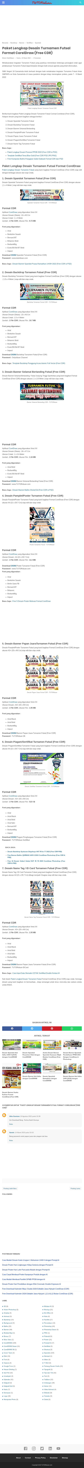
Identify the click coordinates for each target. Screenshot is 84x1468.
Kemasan (7, 1393)
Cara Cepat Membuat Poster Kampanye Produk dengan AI (24, 1274)
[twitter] (32, 1028)
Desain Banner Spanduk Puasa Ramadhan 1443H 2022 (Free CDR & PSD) (42, 264)
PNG (45, 1333)
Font (5, 1359)
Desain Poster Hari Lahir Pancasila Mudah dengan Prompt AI (26, 1270)
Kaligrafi (6, 1383)
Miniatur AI (47, 1306)
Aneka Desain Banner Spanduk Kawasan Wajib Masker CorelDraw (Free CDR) (52, 1056)
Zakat (46, 1399)
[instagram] (34, 1450)
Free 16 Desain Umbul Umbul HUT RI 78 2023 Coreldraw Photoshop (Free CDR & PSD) (36, 862)
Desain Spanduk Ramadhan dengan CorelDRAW (50, 1078)
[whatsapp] (72, 1028)
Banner (6, 1329)
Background (8, 1323)
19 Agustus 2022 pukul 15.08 (30, 1116)
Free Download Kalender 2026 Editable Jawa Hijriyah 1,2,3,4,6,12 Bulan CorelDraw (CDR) (37, 1294)
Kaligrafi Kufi (8, 1386)
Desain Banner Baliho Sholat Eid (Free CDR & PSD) (32, 490)
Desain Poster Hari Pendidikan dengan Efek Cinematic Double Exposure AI (31, 1284)
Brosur (6, 1336)
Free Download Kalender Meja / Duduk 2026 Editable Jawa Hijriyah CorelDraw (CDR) (35, 1289)
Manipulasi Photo (10, 1399)
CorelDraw (13, 212)
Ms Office (47, 1313)
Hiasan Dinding (9, 1369)
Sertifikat (47, 1346)
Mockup (47, 1309)
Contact (28, 1458)
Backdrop (7, 1320)
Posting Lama (75, 1188)
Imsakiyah (7, 1376)
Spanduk (47, 1353)
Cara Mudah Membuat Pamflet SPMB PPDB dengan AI (23, 1279)
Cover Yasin (8, 1353)
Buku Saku (7, 1339)
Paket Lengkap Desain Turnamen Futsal (18, 170)
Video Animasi (49, 1389)
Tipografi (47, 1369)
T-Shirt (46, 1363)
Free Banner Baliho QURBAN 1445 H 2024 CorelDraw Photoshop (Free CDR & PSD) (36, 856)
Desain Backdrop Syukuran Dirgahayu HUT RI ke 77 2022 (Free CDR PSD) (35, 851)
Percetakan (48, 1323)
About (18, 1458)
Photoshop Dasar (50, 1329)
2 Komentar (37, 58)
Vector (46, 1386)
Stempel (47, 1356)
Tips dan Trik (48, 1373)
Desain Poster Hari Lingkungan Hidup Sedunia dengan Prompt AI (27, 1265)
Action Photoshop (10, 1309)
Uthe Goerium (14, 1116)
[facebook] (12, 1028)
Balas (11, 1124)
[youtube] (58, 1450)
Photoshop (48, 1326)
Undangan (47, 1383)
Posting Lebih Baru (10, 1188)
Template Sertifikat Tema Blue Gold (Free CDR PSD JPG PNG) (31, 156)
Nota (45, 1316)
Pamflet (46, 1320)
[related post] (11, 1044)
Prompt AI (47, 1343)
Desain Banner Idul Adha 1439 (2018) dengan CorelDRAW (72, 1078)
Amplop (6, 1313)
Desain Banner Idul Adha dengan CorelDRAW (32, 1077)
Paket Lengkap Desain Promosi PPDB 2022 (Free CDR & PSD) (32, 152)
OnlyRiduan (10, 58)
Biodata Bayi (8, 1333)
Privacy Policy (40, 1458)
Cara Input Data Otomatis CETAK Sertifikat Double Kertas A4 (36, 973)
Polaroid (47, 1336)
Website (47, 1393)
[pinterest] (52, 1028)
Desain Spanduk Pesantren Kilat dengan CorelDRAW (31, 1055)
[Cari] (80, 3)
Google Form (8, 1366)
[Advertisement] (42, 23)
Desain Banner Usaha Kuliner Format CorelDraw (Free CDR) (10, 1094)
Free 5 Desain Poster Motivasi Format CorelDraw (31, 601)
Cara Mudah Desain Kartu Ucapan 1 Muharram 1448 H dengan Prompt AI (30, 1260)
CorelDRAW (8, 1343)
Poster (46, 1339)
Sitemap (65, 1458)
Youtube (47, 1396)
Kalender (7, 1379)
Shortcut (47, 1349)
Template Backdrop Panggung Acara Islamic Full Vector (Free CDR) (38, 363)
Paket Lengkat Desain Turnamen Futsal (26, 979)
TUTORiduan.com (46, 1465)
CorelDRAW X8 (9, 1349)
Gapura (6, 1363)
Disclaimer (54, 1458)
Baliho (6, 1326)
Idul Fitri (6, 1373)
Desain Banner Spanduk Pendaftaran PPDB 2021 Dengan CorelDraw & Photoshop (72, 1056)
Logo (5, 1396)
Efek (5, 1356)
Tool (45, 1376)
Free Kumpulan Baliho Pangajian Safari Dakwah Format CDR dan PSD (35, 159)
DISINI (13, 255)
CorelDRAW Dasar (10, 1346)
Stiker (46, 1359)
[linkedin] (50, 1450)
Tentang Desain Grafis (52, 1366)
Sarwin (11, 1132)
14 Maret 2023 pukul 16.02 (24, 1132)
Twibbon (47, 1379)
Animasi (6, 1316)
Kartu (6, 1389)
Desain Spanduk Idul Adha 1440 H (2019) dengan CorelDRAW (10, 1055)
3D (5, 1306)
